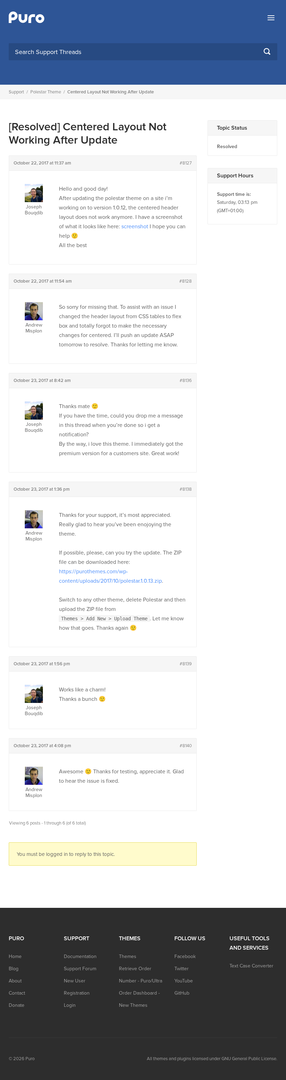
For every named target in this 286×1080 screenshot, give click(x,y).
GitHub (181, 993)
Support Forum (80, 969)
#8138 (186, 489)
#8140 (186, 746)
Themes (127, 956)
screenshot (134, 226)
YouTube (183, 981)
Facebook (185, 956)
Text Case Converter (251, 966)
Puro (30, 1059)
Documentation (80, 956)
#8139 (186, 664)
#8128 (185, 281)
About (15, 981)
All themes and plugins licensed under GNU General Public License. (212, 1059)
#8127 (186, 163)
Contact (17, 993)
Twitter (181, 969)
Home (15, 956)
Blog (13, 969)
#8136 (186, 380)
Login (70, 1005)
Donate (16, 1005)
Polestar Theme (45, 92)
